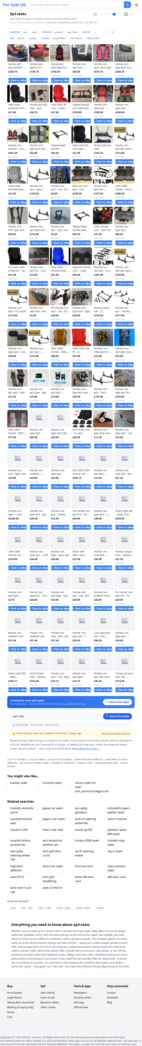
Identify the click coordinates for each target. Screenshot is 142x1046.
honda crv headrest (63, 762)
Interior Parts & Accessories (31, 22)
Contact (111, 992)
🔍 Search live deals (117, 716)
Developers (80, 992)
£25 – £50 (27, 908)
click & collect (93, 38)
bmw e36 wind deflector (89, 759)
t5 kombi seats (52, 783)
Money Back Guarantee (20, 1002)
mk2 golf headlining (49, 879)
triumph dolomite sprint (21, 810)
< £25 (13, 908)
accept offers (59, 38)
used (34, 32)
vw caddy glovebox (81, 810)
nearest (20, 38)
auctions (59, 32)
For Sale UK (14, 5)
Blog (109, 1002)
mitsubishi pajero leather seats (118, 810)
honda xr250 (84, 762)
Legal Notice (14, 997)
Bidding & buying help (20, 1007)
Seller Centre (48, 1007)
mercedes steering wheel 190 (20, 855)
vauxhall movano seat (21, 821)
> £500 (99, 908)
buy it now (72, 32)
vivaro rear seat (53, 830)
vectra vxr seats (53, 866)
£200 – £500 (83, 908)
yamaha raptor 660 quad (117, 832)
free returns (76, 38)
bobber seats (19, 783)
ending (32, 38)
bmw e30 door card (84, 879)
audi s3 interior (53, 888)
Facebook (112, 997)
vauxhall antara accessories (20, 843)
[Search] (127, 4)
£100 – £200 (63, 908)
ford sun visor (84, 866)
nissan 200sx (37, 759)
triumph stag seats (116, 843)
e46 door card (116, 877)
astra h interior (117, 819)
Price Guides (14, 992)
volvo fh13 (17, 877)
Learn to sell (48, 997)
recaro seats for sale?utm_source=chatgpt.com (88, 787)
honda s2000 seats (87, 840)
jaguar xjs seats (53, 808)
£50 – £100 (44, 908)
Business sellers (50, 1002)
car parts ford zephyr (60, 759)
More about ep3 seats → (86, 748)
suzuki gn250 (83, 830)
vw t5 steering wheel (84, 853)
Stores (11, 1012)
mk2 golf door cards (52, 853)
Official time (81, 1007)
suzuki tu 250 (19, 830)
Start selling (48, 992)
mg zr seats (115, 851)
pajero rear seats (54, 819)
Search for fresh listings (116, 733)
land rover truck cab (20, 890)
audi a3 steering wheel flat (85, 821)
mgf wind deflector (16, 868)
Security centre (82, 997)
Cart (9, 1017)
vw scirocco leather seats (34, 762)
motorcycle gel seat (106, 762)
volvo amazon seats (116, 868)
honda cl (22, 759)
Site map (79, 1002)
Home (13, 22)
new (25, 32)
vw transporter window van (52, 843)
